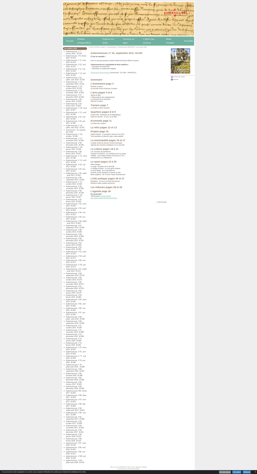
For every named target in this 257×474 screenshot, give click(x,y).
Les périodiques (112, 47)
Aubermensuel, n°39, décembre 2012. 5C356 (75, 192)
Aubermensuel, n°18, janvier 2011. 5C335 (74, 100)
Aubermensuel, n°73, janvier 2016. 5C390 (74, 340)
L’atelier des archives (148, 41)
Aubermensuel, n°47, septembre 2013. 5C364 (75, 227)
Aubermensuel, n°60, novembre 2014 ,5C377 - (75, 283)
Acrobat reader (105, 196)
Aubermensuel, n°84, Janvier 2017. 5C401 (74, 383)
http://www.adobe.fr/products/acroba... (104, 198)
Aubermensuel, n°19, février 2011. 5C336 (74, 105)
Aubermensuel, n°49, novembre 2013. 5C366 (75, 235)
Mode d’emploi (170, 41)
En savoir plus (225, 472)
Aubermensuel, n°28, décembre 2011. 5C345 (75, 144)
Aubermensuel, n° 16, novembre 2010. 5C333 (75, 92)
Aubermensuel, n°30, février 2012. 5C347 (74, 153)
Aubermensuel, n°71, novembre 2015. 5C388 (75, 331)
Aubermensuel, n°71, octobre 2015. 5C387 (74, 327)
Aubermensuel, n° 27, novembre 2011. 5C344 (75, 139)
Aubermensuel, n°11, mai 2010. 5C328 (75, 70)
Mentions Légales (141, 467)
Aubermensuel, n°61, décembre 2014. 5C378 (75, 287)
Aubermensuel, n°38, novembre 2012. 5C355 (75, 187)
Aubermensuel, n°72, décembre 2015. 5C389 (75, 335)
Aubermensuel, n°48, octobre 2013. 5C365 (74, 231)
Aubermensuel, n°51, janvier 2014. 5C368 (74, 244)
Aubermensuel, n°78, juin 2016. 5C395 (75, 361)
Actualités (188, 41)
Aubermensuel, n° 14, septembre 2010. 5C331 (75, 83)
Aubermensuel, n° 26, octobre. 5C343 (74, 135)
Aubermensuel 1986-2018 (126, 47)
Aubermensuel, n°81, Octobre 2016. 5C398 (74, 374)
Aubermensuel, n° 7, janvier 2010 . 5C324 (74, 53)
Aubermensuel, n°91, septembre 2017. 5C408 (75, 418)
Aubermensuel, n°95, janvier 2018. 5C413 (74, 435)
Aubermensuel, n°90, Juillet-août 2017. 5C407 (75, 409)
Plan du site (131, 467)
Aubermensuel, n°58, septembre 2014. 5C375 (75, 274)
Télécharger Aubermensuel (100, 73)
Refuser (247, 472)
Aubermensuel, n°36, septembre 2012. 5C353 (75, 179)
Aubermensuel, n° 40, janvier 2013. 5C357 (74, 196)
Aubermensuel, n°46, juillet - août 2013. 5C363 (76, 222)
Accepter (236, 472)
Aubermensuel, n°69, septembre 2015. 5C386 (75, 322)
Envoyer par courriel (179, 76)
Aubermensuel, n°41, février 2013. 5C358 (74, 200)
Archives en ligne (128, 41)
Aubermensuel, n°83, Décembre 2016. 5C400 (75, 387)
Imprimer (175, 79)
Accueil (69, 41)
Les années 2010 (141, 47)
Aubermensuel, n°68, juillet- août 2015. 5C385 (75, 318)
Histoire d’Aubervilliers (84, 41)
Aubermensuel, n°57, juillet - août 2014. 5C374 (76, 270)
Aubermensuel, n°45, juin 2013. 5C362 (75, 218)
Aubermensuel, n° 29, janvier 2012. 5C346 (74, 148)
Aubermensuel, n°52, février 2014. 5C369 (74, 248)
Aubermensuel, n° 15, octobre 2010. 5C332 (74, 87)
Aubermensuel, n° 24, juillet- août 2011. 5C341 (75, 127)
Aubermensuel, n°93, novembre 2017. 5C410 (75, 427)
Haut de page (162, 202)
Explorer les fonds (108, 41)
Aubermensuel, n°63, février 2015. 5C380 (74, 296)
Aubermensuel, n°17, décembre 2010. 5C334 (75, 96)
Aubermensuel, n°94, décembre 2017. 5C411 (75, 431)
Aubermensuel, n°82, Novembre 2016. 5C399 (75, 379)
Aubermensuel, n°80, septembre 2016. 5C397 (75, 370)
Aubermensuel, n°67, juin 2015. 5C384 (75, 313)
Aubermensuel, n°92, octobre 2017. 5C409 (74, 422)
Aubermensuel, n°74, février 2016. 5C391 (74, 344)
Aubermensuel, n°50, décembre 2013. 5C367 (75, 240)
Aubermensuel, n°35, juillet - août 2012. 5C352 (76, 174)
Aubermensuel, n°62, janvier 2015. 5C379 (74, 292)
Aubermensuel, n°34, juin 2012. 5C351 (75, 170)
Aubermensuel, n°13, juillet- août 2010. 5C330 (75, 79)
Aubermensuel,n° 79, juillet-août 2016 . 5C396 (75, 366)
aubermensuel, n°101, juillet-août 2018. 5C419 (75, 461)
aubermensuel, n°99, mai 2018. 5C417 (75, 453)
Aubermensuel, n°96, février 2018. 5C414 (74, 440)
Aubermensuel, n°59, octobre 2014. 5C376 (74, 279)
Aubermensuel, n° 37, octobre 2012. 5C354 (74, 183)
